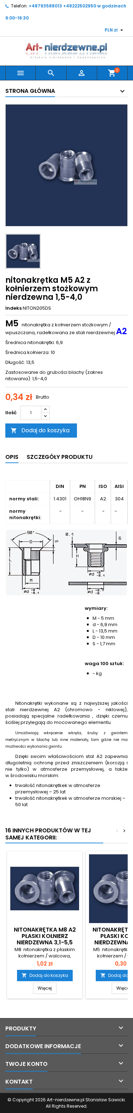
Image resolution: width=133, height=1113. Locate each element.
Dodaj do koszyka (40, 430)
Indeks (13, 308)
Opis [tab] (11, 457)
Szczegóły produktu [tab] (60, 457)
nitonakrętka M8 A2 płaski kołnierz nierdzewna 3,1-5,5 (45, 936)
